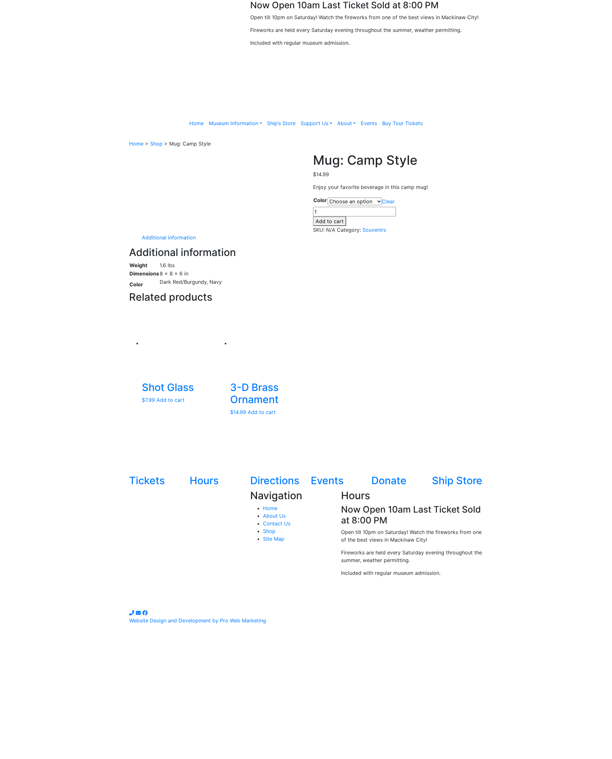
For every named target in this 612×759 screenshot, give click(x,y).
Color (320, 200)
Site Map (273, 539)
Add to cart (330, 221)
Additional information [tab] (169, 237)
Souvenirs (374, 230)
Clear (388, 201)
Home (136, 143)
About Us (274, 516)
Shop (156, 143)
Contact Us (276, 523)
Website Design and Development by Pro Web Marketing (197, 620)
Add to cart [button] (171, 400)
